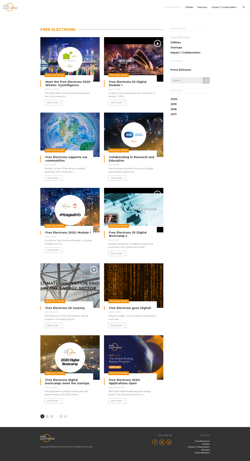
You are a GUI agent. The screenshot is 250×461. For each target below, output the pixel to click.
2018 (174, 109)
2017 (174, 114)
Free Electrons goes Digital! (130, 308)
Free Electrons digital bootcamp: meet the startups (67, 381)
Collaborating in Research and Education (131, 158)
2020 (174, 99)
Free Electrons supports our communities (66, 158)
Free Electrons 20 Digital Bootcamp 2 (128, 234)
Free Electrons (55, 75)
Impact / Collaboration (224, 7)
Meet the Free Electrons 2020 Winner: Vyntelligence (67, 83)
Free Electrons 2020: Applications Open (124, 381)
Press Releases (181, 69)
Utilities (189, 7)
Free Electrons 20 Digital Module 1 (128, 83)
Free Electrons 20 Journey (65, 308)
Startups (202, 7)
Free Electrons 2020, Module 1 (68, 232)
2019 (174, 104)
